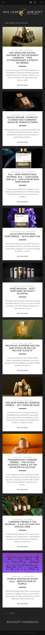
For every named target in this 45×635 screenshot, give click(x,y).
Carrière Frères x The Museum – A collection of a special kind (22, 524)
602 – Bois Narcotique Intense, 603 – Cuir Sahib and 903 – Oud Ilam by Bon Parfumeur (22, 178)
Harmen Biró (29, 576)
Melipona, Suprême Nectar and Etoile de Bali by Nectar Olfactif (22, 348)
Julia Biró (28, 50)
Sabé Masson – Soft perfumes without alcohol (22, 291)
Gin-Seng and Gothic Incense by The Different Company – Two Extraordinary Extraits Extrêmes (22, 57)
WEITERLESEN (22, 85)
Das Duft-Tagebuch (22, 622)
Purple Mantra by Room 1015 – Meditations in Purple (22, 581)
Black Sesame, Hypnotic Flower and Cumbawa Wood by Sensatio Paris (22, 120)
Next (12, 613)
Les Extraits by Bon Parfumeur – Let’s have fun (22, 235)
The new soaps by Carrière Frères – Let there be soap (22, 403)
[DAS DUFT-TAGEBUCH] (22, 15)
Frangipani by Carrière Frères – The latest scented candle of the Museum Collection (22, 464)
